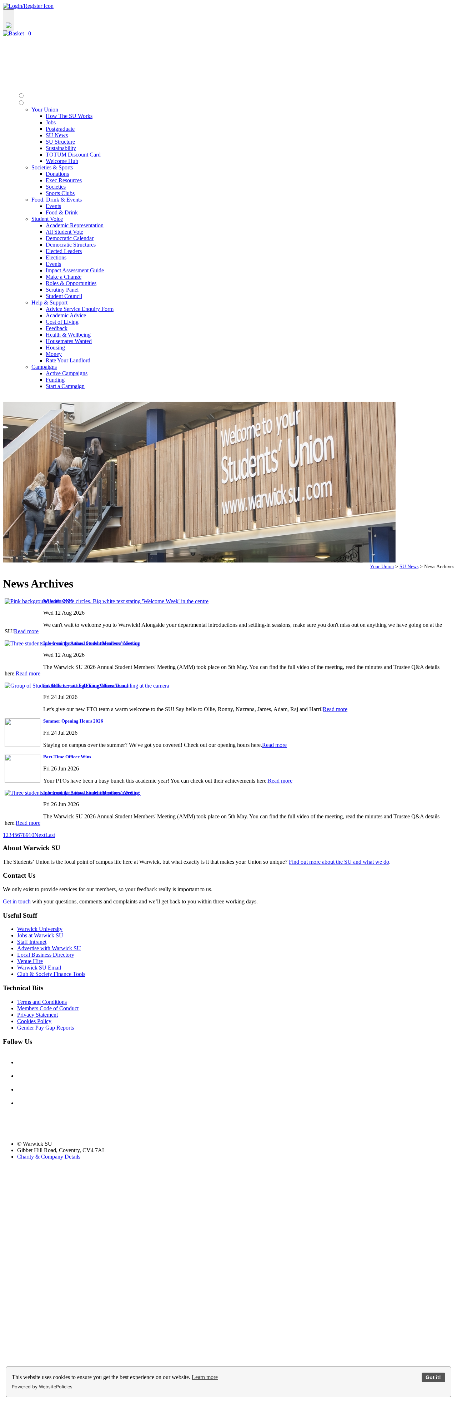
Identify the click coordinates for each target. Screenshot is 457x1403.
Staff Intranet (31, 942)
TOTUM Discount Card (73, 155)
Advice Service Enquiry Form (80, 309)
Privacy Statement (37, 1015)
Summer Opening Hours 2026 (73, 721)
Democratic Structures (71, 245)
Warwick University (39, 929)
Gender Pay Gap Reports (45, 1028)
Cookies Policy (34, 1021)
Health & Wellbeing (68, 335)
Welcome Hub (62, 161)
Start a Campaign (65, 386)
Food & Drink (62, 212)
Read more (26, 631)
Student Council (64, 296)
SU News (57, 135)
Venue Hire (30, 961)
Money (54, 354)
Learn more (205, 1377)
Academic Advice (66, 315)
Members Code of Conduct (48, 1008)
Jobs (51, 122)
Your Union (382, 566)
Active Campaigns (66, 373)
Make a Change (63, 277)
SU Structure (60, 142)
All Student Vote (64, 232)
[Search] (8, 19)
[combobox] (228, 19)
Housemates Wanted (69, 341)
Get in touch (17, 901)
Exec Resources (64, 180)
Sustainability (61, 148)
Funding (55, 380)
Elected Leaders (64, 251)
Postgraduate (60, 129)
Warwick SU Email (39, 968)
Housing (55, 347)
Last (50, 835)
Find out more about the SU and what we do (339, 862)
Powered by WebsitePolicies (42, 1386)
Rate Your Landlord (68, 360)
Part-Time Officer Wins (67, 756)
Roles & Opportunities (71, 283)
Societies (56, 187)
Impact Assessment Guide (75, 270)
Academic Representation (75, 225)
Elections (56, 257)
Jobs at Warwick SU (40, 935)
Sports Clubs (60, 193)
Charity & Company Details (48, 1157)
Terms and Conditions (42, 1002)
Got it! (433, 1377)
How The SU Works (69, 116)
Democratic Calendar (70, 238)
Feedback (56, 328)
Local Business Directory (45, 955)
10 (31, 835)
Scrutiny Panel (62, 290)
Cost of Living (62, 322)
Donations (57, 174)
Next (39, 835)
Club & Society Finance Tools (51, 974)
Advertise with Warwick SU (49, 948)
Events (53, 206)
